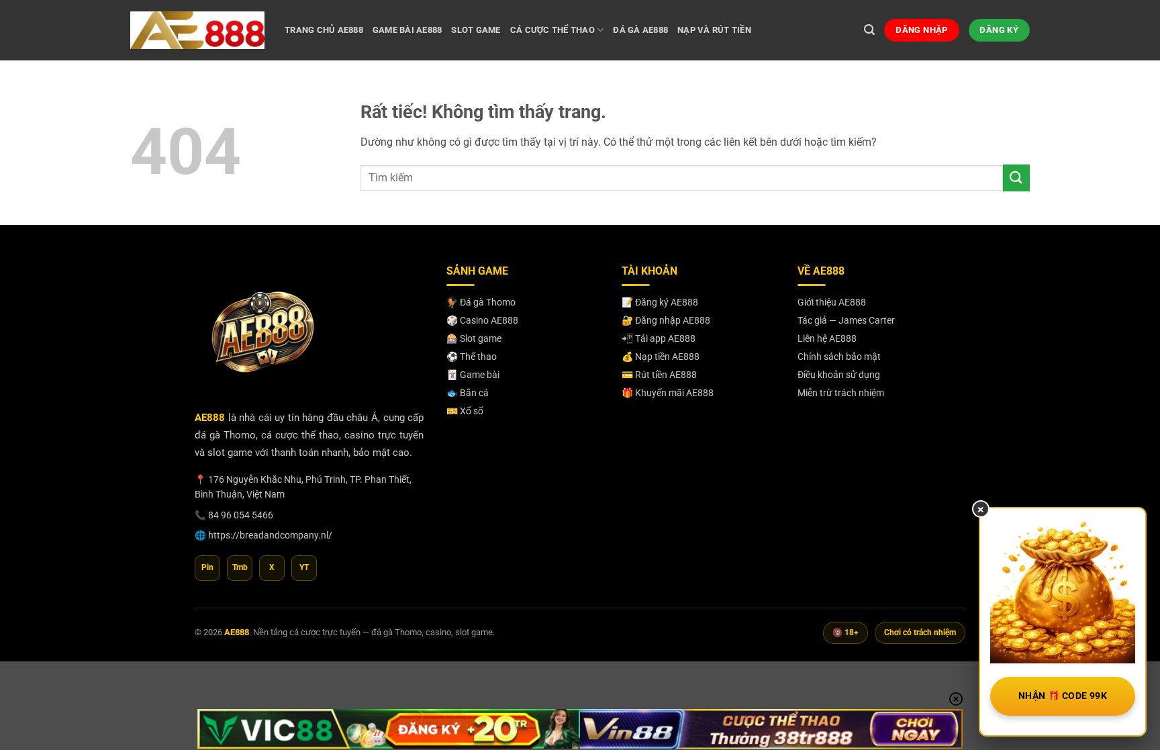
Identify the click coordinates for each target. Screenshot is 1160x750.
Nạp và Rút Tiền (714, 30)
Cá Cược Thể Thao (552, 30)
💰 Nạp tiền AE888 (660, 356)
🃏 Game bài (472, 374)
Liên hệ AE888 (827, 338)
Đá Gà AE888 (640, 30)
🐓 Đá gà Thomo (481, 302)
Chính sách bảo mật (839, 356)
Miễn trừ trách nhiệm (841, 392)
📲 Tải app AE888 (658, 338)
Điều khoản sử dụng (839, 374)
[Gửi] (1016, 178)
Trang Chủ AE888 (324, 30)
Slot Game (475, 30)
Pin (207, 567)
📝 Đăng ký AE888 (660, 302)
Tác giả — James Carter (846, 320)
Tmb (240, 567)
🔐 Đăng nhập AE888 (666, 320)
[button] (869, 30)
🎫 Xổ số (464, 411)
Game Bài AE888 (407, 30)
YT (304, 567)
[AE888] (197, 29)
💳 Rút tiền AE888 (659, 374)
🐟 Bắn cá (467, 392)
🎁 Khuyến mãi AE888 (668, 392)
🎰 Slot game (473, 338)
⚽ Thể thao (471, 356)
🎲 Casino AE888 (482, 320)
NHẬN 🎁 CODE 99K (1062, 695)
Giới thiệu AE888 (832, 302)
